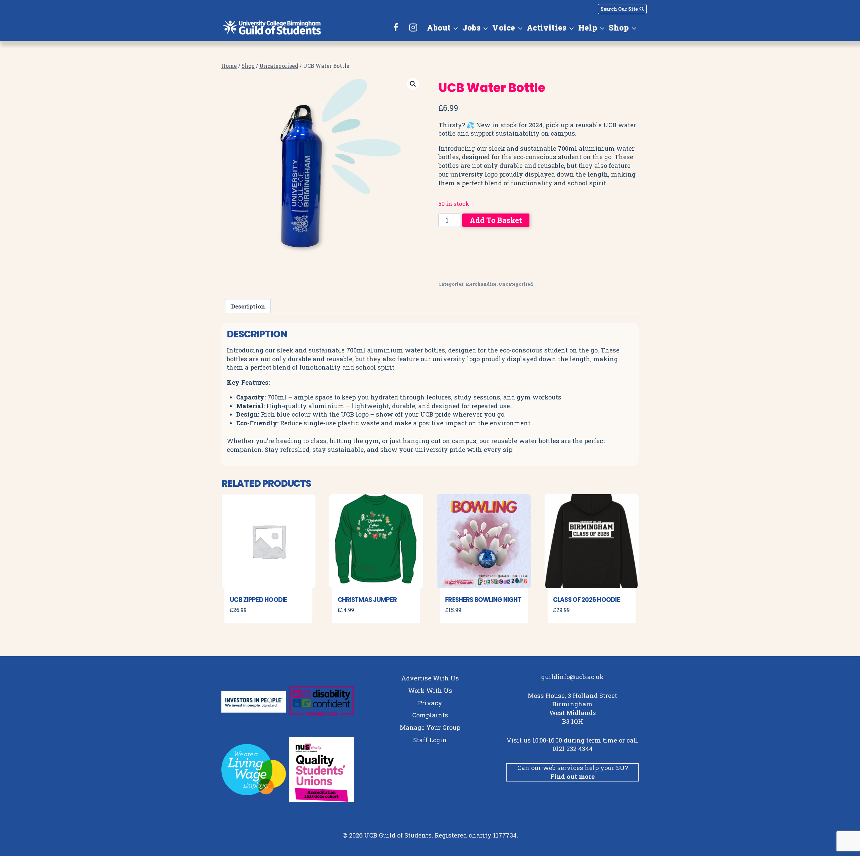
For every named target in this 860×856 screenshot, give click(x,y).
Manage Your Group (430, 727)
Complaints (430, 715)
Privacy (430, 703)
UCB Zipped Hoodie (258, 600)
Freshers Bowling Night (483, 600)
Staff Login (430, 740)
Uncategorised (516, 284)
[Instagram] (413, 27)
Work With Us (430, 690)
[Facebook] (396, 27)
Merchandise (481, 284)
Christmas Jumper (367, 600)
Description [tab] (248, 306)
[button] (413, 84)
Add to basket (496, 220)
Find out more (572, 776)
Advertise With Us (430, 678)
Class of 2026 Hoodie (586, 600)
